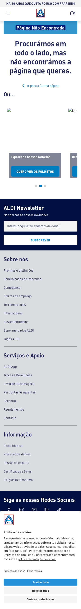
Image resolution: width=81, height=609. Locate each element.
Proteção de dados (17, 454)
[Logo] (40, 13)
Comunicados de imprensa (22, 279)
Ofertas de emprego (18, 296)
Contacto (10, 418)
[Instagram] (21, 509)
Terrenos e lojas (15, 304)
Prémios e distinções (18, 270)
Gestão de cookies (16, 462)
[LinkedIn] (46, 509)
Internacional (13, 313)
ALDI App (10, 366)
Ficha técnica (13, 445)
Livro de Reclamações (19, 383)
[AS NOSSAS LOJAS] (72, 13)
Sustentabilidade (16, 321)
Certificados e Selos (18, 471)
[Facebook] (9, 509)
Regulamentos (14, 409)
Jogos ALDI (12, 338)
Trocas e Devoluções (18, 375)
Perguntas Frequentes (20, 392)
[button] (8, 14)
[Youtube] (34, 509)
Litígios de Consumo (18, 479)
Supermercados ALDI (19, 330)
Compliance (12, 287)
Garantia (10, 400)
